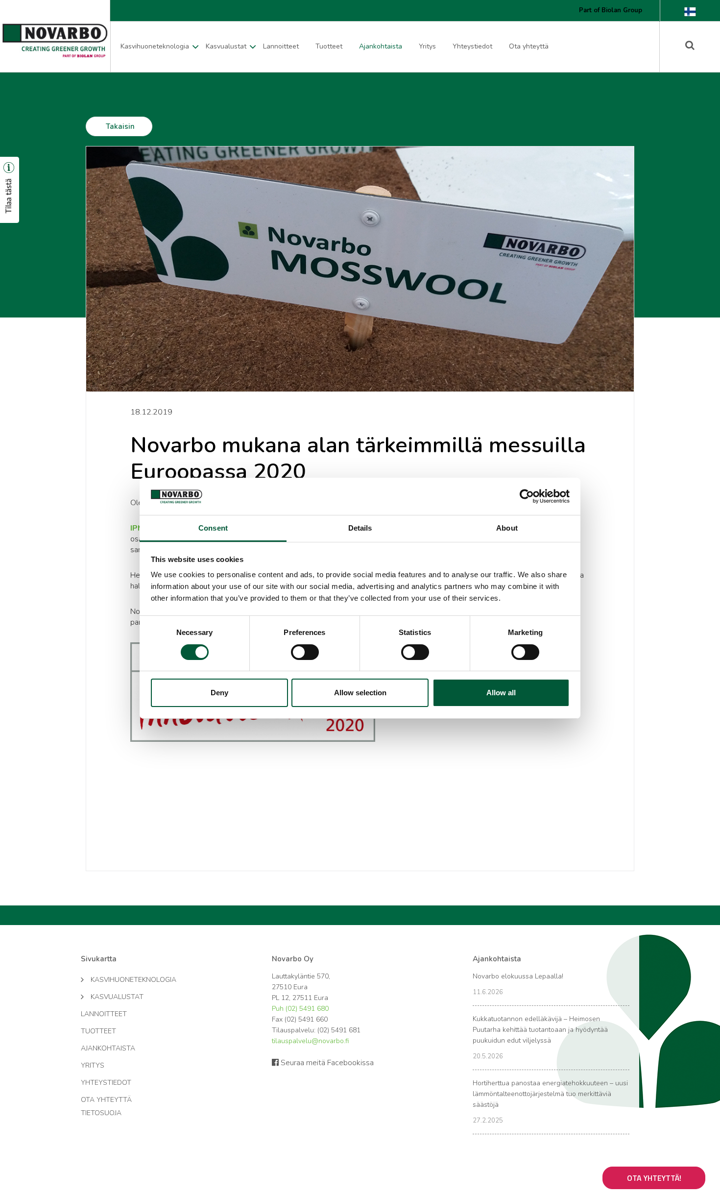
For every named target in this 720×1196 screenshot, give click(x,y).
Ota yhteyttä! (654, 1178)
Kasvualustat (226, 46)
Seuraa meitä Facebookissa (326, 1062)
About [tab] (507, 528)
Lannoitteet (281, 46)
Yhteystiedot (472, 46)
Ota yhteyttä (529, 46)
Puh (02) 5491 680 (300, 1008)
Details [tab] (360, 528)
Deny (219, 692)
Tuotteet (328, 46)
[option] (360, 268)
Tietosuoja (101, 1113)
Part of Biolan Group (610, 10)
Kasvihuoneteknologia (154, 46)
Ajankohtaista (380, 46)
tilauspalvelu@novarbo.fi (310, 1041)
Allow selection (360, 692)
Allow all (501, 692)
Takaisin (120, 126)
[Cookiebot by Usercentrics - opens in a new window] (527, 496)
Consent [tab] (213, 528)
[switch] (305, 652)
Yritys (427, 46)
